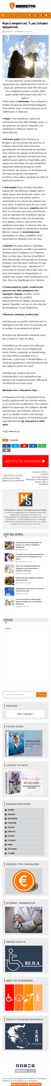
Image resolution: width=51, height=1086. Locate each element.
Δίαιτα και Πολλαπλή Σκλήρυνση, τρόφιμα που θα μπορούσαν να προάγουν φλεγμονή (28, 568)
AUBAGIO (11, 814)
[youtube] (47, 15)
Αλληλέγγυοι (8, 31)
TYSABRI (11, 853)
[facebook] (31, 15)
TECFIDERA (12, 849)
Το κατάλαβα (35, 1084)
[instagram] (42, 15)
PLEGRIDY (12, 840)
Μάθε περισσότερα (19, 1084)
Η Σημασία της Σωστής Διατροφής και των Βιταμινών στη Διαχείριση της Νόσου (30, 556)
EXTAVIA (11, 827)
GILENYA (11, 836)
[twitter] (36, 15)
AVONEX (11, 810)
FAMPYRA (11, 832)
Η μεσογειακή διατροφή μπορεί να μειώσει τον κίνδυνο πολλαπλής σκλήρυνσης (28, 544)
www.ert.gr (14, 431)
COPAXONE (12, 823)
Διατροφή (14, 440)
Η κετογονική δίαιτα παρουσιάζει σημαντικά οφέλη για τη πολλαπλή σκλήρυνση (28, 601)
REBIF (10, 845)
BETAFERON (12, 819)
